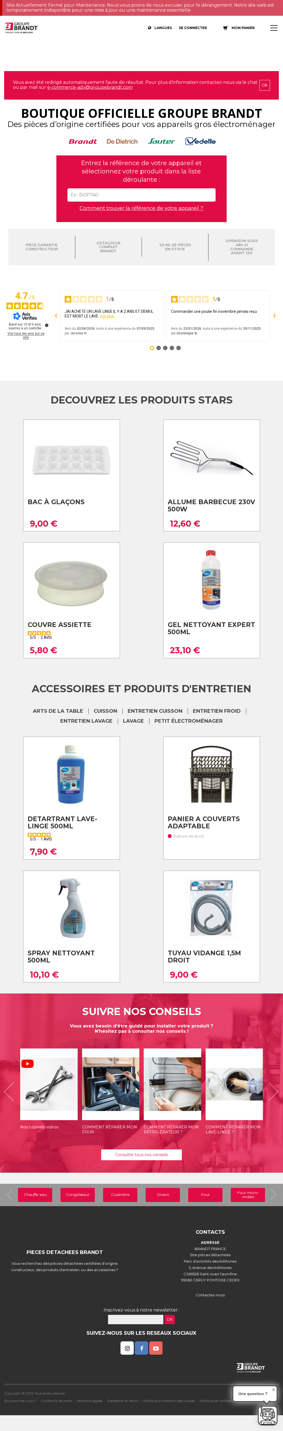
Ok (265, 85)
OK (170, 1319)
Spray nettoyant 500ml (61, 956)
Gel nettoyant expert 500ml (211, 628)
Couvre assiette (59, 624)
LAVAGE (133, 721)
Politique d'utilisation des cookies (169, 1401)
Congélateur (78, 1194)
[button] (11, 1091)
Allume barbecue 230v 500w (211, 505)
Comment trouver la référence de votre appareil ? (141, 208)
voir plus (107, 316)
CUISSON (105, 711)
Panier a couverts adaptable (204, 822)
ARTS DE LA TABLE (58, 711)
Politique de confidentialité (220, 1401)
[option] (49, 1091)
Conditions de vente (56, 1401)
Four (205, 1194)
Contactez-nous (210, 1295)
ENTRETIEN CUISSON (155, 711)
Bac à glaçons (56, 502)
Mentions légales (90, 1401)
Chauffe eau (35, 1194)
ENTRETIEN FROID (217, 711)
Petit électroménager (188, 721)
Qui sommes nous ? (20, 1401)
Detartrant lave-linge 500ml (62, 822)
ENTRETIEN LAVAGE (86, 721)
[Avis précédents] (56, 316)
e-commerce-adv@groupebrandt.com (90, 87)
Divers (163, 1194)
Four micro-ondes (248, 1194)
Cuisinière (120, 1194)
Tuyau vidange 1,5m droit (204, 956)
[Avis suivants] (274, 316)
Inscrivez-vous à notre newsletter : (142, 1310)
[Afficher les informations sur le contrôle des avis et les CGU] (46, 325)
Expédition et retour (123, 1401)
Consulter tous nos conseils (141, 1154)
